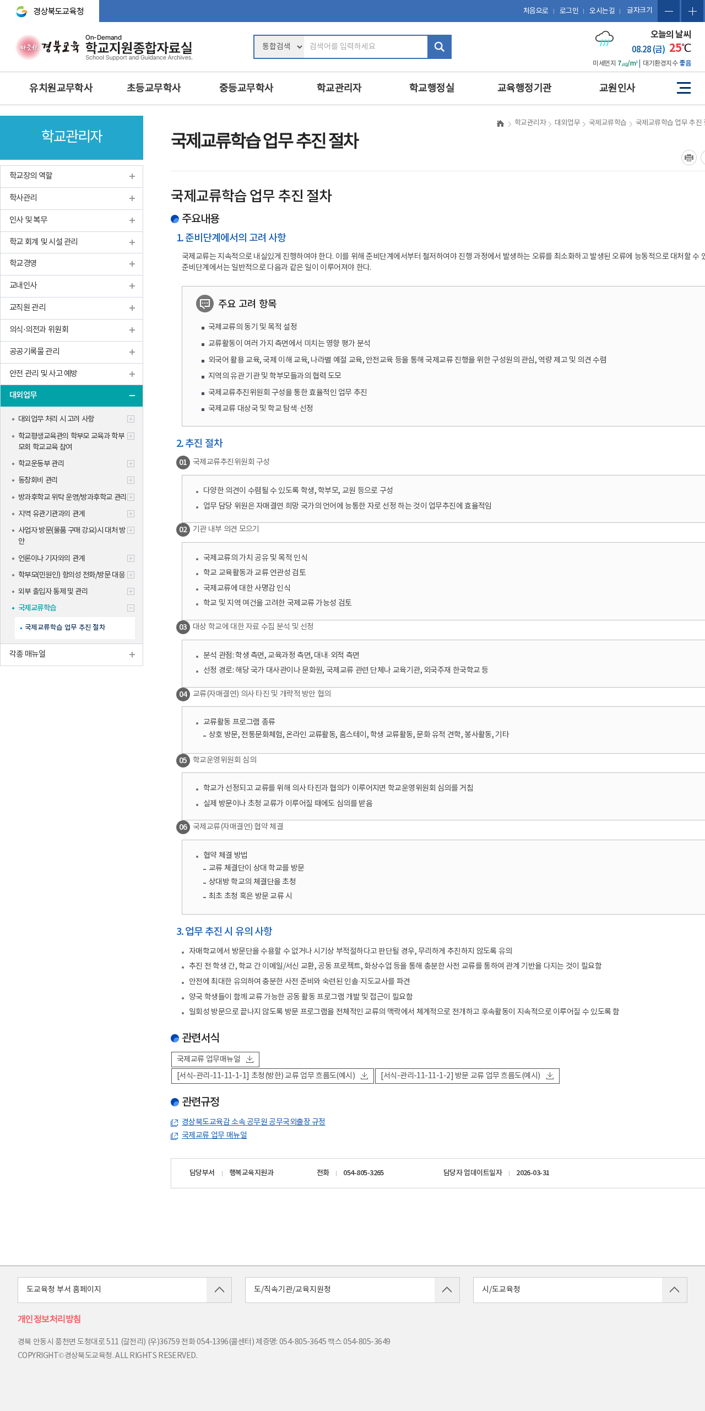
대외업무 (23, 395)
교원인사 (617, 88)
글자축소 (669, 11)
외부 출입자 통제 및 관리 (53, 591)
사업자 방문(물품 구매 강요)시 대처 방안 (71, 536)
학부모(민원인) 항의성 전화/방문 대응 (71, 575)
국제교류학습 (37, 608)
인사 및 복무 (28, 220)
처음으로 (536, 11)
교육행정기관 (524, 88)
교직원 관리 (27, 307)
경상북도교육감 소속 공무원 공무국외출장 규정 (254, 1122)
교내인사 (23, 285)
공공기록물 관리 (34, 351)
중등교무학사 (246, 88)
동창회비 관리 (38, 480)
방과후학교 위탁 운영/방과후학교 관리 (72, 497)
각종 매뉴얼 (27, 654)
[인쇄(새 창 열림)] (689, 157)
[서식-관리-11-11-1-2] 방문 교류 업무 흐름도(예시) (460, 1076)
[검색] (439, 47)
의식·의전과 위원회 (38, 329)
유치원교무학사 (61, 88)
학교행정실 (431, 88)
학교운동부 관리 (41, 463)
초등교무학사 (154, 88)
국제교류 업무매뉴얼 (208, 1059)
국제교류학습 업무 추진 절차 (65, 628)
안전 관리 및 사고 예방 (43, 374)
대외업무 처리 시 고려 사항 (56, 419)
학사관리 (23, 198)
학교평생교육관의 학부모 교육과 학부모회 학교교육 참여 (71, 442)
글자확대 (692, 11)
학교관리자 (339, 88)
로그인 (569, 11)
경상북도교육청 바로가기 (45, 7)
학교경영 (23, 263)
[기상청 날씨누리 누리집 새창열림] (604, 39)
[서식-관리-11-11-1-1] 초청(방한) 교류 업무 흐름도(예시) (266, 1076)
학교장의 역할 (30, 176)
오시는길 (602, 11)
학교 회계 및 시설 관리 (43, 242)
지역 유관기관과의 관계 (51, 514)
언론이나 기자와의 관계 (51, 558)
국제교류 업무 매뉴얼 (214, 1135)
